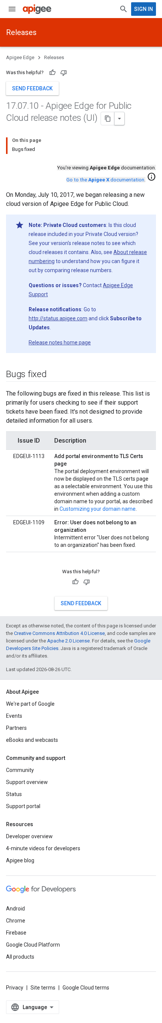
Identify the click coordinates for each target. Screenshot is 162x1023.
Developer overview (29, 836)
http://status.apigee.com (58, 318)
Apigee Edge (20, 57)
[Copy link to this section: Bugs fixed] (54, 374)
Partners (16, 728)
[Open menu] (12, 9)
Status (14, 794)
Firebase (16, 933)
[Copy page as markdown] (108, 118)
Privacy (14, 988)
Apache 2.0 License (68, 641)
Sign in (143, 9)
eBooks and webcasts (32, 740)
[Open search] (123, 9)
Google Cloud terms (86, 988)
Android (15, 909)
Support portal (23, 806)
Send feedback (32, 88)
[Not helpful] (63, 72)
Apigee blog (20, 860)
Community (20, 770)
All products (20, 957)
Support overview (27, 782)
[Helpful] (52, 72)
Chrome (15, 921)
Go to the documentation (105, 180)
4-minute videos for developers (43, 848)
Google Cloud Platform (33, 945)
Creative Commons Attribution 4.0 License (59, 633)
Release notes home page (60, 342)
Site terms (43, 988)
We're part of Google (30, 704)
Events (14, 716)
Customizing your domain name (98, 509)
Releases (21, 32)
